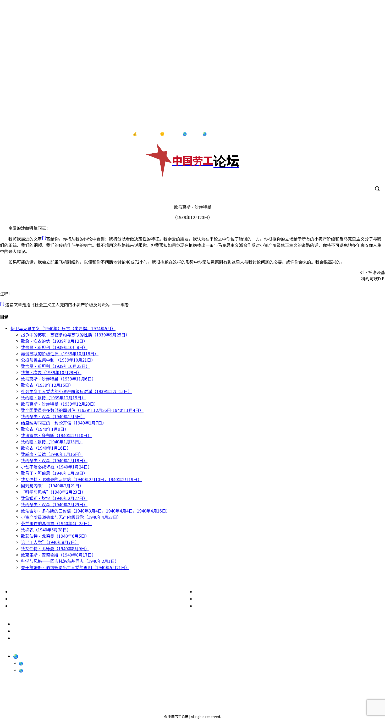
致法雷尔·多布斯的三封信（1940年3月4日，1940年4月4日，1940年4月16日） (95, 511)
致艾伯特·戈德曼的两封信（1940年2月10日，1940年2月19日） (81, 479)
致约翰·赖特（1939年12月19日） (53, 397)
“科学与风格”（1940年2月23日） (53, 492)
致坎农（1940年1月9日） (45, 429)
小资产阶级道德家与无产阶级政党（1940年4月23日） (71, 517)
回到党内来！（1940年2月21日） (52, 485)
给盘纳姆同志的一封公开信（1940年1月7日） (63, 423)
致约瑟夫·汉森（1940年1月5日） (53, 416)
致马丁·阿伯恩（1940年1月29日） (54, 473)
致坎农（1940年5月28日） (46, 529)
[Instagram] (352, 134)
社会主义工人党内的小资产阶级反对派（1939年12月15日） (76, 391)
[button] (377, 188)
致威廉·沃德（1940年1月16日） (52, 454)
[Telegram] (363, 134)
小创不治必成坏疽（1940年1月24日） (56, 467)
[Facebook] (341, 134)
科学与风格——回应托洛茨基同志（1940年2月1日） (70, 561)
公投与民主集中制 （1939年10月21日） (58, 360)
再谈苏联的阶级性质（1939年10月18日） (59, 353)
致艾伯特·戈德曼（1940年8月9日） (55, 548)
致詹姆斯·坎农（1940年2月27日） (54, 498)
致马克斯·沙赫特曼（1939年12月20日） (59, 404)
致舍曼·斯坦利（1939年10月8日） (54, 347)
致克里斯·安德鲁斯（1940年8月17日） (58, 555)
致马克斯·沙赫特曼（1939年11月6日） (58, 378)
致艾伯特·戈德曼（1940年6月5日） (55, 536)
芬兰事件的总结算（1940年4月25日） (56, 523)
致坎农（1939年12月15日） (47, 385)
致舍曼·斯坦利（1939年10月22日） (55, 366)
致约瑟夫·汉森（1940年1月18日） (54, 460)
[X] (374, 134)
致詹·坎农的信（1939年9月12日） (54, 341)
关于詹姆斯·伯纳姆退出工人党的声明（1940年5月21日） (75, 567)
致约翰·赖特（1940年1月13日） (52, 441)
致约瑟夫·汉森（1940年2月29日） (54, 504)
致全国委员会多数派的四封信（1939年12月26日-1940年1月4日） (82, 410)
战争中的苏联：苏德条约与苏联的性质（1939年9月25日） (75, 334)
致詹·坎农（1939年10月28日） (51, 372)
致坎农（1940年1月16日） (46, 448)
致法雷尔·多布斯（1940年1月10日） (56, 435)
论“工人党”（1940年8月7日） (50, 542)
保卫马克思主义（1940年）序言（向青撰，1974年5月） (63, 328)
